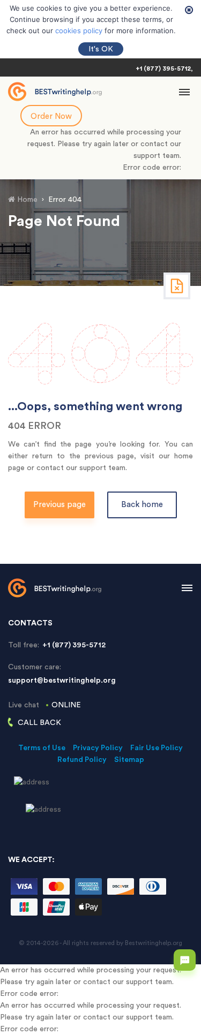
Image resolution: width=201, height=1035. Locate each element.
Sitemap (129, 760)
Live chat (44, 705)
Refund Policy (82, 760)
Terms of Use (41, 748)
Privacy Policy (98, 748)
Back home (142, 505)
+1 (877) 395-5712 (163, 68)
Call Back (39, 723)
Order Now (51, 116)
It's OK (100, 49)
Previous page (59, 505)
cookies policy (78, 30)
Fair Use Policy (156, 748)
